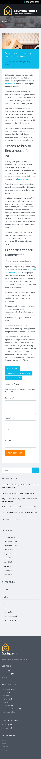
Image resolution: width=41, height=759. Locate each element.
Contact (5, 747)
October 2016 (9, 550)
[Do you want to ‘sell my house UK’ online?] (20, 45)
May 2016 (8, 570)
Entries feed (9, 612)
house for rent (22, 179)
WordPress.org (10, 620)
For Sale (5, 725)
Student (6, 696)
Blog (22, 62)
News (4, 743)
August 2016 (9, 558)
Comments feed (10, 616)
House (5, 699)
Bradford (5, 677)
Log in (6, 608)
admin (9, 62)
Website (8, 440)
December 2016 (10, 542)
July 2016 (8, 562)
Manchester (6, 674)
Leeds (4, 671)
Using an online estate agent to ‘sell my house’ (19, 512)
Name (8, 418)
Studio (5, 692)
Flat (4, 702)
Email (7, 429)
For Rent (5, 728)
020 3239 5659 (32, 2)
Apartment (7, 712)
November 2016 (10, 546)
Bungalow (7, 706)
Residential (6, 689)
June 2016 (8, 566)
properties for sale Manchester (19, 373)
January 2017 (9, 538)
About (4, 740)
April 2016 (8, 574)
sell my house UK (13, 378)
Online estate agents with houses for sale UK (19, 507)
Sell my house (7, 750)
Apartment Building (10, 709)
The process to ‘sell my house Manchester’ (18, 493)
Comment (9, 398)
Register (7, 604)
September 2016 (11, 554)
